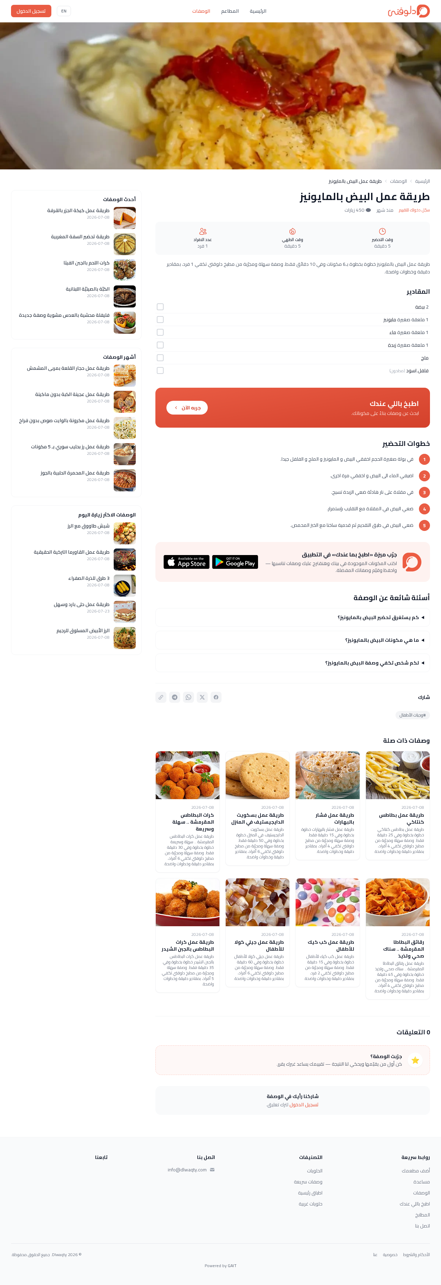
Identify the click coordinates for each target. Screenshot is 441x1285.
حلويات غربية (310, 1203)
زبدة (392, 345)
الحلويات (314, 1170)
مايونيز (389, 319)
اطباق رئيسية (310, 1192)
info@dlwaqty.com (187, 1169)
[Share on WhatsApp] (188, 697)
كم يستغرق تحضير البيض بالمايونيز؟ (378, 617)
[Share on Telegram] (174, 697)
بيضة (420, 306)
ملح (425, 357)
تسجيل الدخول (31, 11)
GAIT (232, 1266)
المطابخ (422, 1214)
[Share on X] (202, 697)
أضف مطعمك (416, 1170)
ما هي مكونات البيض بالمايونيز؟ (382, 640)
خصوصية (390, 1254)
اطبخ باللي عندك (415, 1203)
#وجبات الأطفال (413, 715)
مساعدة (421, 1181)
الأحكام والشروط (416, 1254)
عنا (375, 1254)
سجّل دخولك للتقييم (414, 210)
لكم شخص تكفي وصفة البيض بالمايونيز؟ (372, 662)
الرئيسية (258, 11)
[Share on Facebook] (216, 697)
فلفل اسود (417, 370)
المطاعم (230, 11)
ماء (392, 332)
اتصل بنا (422, 1225)
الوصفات (201, 11)
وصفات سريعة (308, 1181)
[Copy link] (160, 697)
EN (63, 11)
